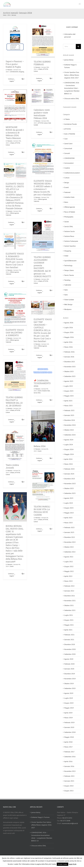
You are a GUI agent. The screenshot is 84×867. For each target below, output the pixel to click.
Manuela (9, 70)
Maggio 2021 (69, 625)
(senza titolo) (68, 60)
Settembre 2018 (69, 732)
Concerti (67, 153)
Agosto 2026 (68, 323)
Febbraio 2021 (69, 635)
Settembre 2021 (69, 610)
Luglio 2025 (68, 386)
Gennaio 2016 (69, 766)
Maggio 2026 (69, 337)
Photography (68, 217)
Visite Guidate (48, 90)
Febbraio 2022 (69, 586)
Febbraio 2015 (69, 776)
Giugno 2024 (68, 449)
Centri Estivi (68, 144)
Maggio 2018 (69, 737)
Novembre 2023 (70, 483)
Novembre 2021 (70, 601)
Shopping (21, 72)
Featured (67, 192)
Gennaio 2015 (69, 781)
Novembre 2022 (70, 542)
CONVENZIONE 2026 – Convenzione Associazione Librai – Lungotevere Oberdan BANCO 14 (71, 88)
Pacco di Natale (69, 212)
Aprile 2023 (68, 518)
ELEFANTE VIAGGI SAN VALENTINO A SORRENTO (15, 332)
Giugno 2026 (68, 332)
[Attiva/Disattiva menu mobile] (80, 4)
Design (66, 183)
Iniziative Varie (43, 367)
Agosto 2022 (68, 557)
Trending (67, 280)
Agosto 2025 (68, 381)
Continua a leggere (11, 80)
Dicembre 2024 (69, 420)
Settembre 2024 (69, 435)
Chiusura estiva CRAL (71, 98)
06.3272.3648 (65, 821)
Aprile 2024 (68, 459)
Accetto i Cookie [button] (62, 864)
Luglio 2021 (68, 615)
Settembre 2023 (69, 493)
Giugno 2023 (68, 508)
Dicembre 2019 (69, 674)
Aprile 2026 (68, 342)
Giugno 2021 (68, 620)
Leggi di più (72, 864)
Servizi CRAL (37, 393)
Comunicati (68, 148)
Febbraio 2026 (69, 352)
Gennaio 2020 (69, 669)
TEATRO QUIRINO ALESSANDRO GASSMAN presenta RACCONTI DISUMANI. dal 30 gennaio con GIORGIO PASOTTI (42, 267)
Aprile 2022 (68, 576)
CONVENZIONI (14, 72)
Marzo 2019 (68, 718)
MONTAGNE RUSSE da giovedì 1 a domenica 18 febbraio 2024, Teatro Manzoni (15, 132)
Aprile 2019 (68, 713)
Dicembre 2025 (69, 362)
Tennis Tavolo (69, 275)
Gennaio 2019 (69, 727)
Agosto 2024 (68, 440)
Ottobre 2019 (69, 683)
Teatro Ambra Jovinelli (12, 466)
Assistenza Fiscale (70, 124)
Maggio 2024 (69, 454)
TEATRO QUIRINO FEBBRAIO (42, 63)
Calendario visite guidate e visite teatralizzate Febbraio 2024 (42, 114)
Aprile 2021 (68, 630)
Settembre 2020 (69, 654)
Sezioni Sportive (70, 246)
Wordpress (68, 309)
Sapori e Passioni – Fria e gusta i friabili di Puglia (15, 64)
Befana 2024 (39, 446)
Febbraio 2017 (69, 752)
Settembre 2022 (69, 552)
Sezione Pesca (69, 236)
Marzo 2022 (68, 581)
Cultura (36, 71)
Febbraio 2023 (69, 527)
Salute (66, 222)
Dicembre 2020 (69, 644)
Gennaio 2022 (69, 591)
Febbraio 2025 (69, 410)
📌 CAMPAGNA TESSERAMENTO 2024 (42, 383)
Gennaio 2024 (69, 474)
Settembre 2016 (69, 757)
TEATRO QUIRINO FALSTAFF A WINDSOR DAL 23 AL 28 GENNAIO (14, 401)
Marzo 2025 (68, 406)
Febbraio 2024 (69, 469)
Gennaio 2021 (69, 640)
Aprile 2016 (68, 761)
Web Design (68, 304)
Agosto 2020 (68, 659)
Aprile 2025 (68, 401)
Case (66, 139)
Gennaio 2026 (69, 357)
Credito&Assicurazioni (72, 173)
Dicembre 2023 (69, 479)
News (66, 202)
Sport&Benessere (70, 261)
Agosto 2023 (68, 498)
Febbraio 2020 (69, 664)
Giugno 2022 (68, 566)
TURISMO (36, 201)
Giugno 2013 (68, 791)
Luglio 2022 (68, 562)
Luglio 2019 (68, 698)
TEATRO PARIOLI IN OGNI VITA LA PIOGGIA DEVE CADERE (42, 510)
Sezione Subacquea (71, 241)
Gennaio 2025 (69, 415)
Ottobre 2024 (69, 430)
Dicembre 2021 (69, 596)
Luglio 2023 (68, 503)
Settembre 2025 (69, 376)
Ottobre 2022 (69, 547)
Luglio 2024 (68, 444)
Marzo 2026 (68, 347)
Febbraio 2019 (69, 722)
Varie (66, 290)
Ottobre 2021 (69, 605)
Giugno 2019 (68, 703)
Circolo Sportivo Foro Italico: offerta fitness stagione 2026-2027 (71, 75)
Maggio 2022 (69, 571)
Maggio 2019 (69, 708)
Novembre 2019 (70, 679)
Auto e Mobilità (69, 134)
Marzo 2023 (68, 523)
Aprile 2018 (68, 742)
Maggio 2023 (69, 513)
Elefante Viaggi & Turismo (40, 817)
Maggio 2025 (69, 396)
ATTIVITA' (45, 69)
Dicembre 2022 (69, 537)
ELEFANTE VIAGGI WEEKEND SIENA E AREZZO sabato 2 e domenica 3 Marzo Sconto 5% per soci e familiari (43, 187)
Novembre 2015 (70, 771)
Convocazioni (69, 163)
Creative (67, 168)
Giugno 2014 (68, 786)
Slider (66, 256)
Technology (68, 265)
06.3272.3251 (67, 818)
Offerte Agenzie (42, 199)
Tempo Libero (69, 270)
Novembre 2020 (70, 649)
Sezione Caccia (69, 231)
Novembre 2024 (70, 425)
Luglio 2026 (68, 327)
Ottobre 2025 (69, 371)
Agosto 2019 (68, 693)
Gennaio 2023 (69, 532)
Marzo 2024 (68, 464)
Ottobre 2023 (69, 488)
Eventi (36, 367)
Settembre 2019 (69, 688)
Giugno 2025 (68, 391)
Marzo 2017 (68, 747)
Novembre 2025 (70, 367)
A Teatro (40, 69)
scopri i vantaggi (72, 27)
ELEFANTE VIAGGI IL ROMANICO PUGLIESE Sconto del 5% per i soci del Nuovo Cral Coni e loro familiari (15, 260)
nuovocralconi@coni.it (70, 823)
